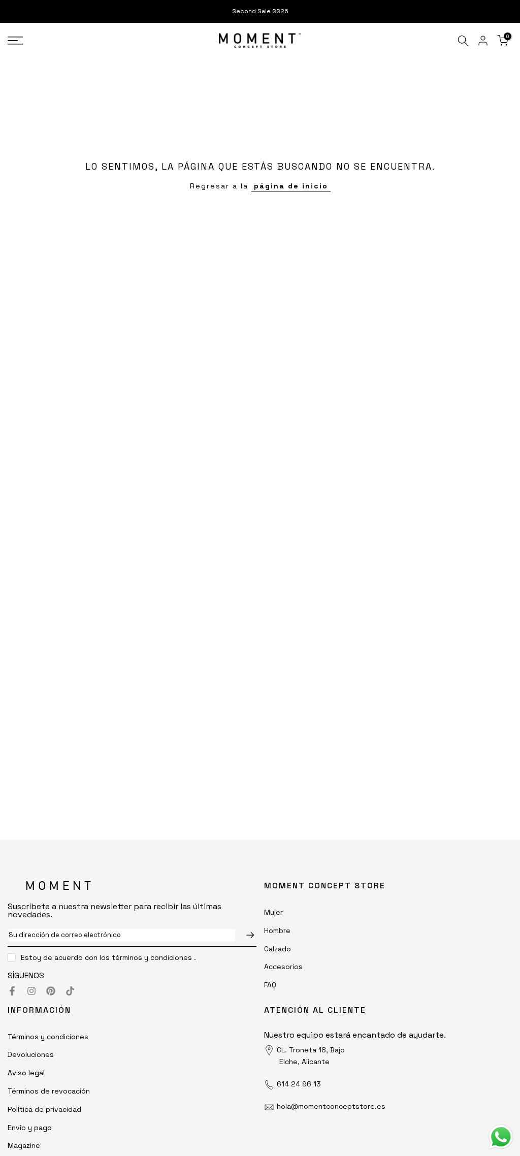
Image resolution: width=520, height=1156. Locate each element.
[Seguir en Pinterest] (50, 991)
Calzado (277, 948)
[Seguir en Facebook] (12, 991)
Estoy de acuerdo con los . (108, 957)
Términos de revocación (49, 1091)
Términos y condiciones (48, 1036)
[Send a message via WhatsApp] (501, 1137)
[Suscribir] (245, 935)
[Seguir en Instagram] (31, 991)
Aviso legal (26, 1072)
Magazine (24, 1145)
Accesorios (283, 966)
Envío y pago (30, 1127)
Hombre (277, 930)
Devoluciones (31, 1054)
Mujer (273, 912)
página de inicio (291, 185)
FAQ (270, 984)
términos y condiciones (152, 957)
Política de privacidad (44, 1109)
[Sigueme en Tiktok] (70, 991)
